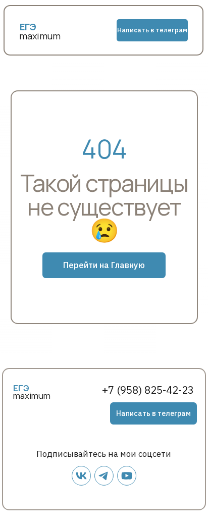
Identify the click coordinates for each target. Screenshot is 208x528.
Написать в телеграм (152, 30)
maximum (40, 36)
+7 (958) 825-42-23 (148, 390)
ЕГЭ (21, 388)
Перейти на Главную (104, 265)
